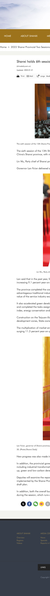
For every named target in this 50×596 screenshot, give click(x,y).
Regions (20, 540)
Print (22, 76)
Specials (44, 540)
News (43, 537)
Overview (20, 537)
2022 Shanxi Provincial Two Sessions (30, 47)
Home (3, 47)
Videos (19, 543)
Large (42, 76)
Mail (31, 76)
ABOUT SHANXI (23, 533)
